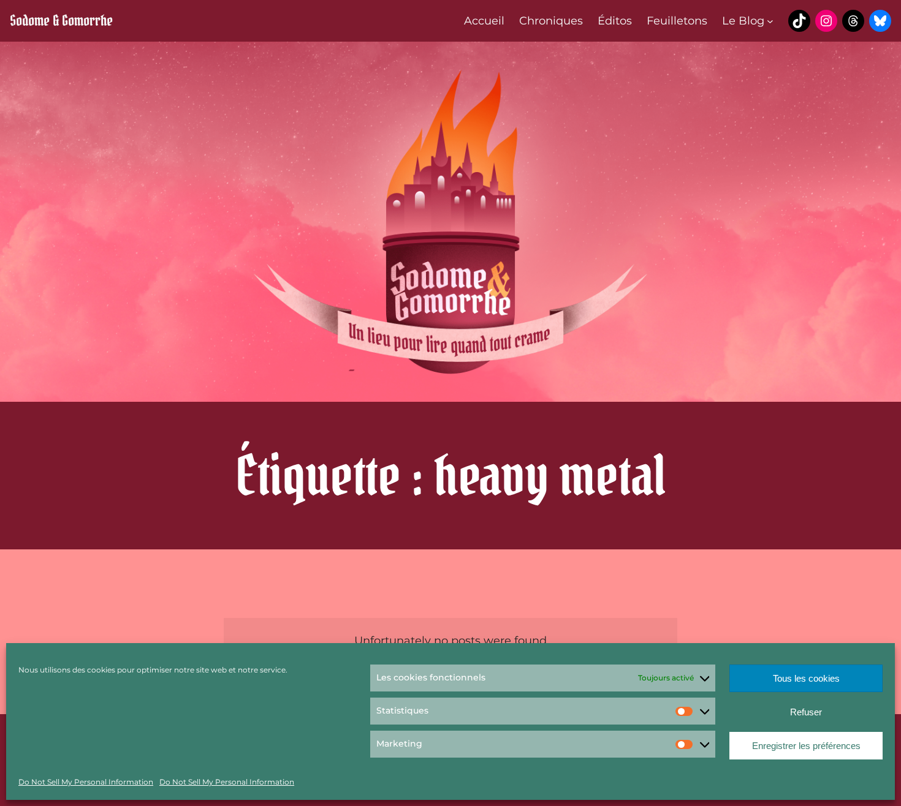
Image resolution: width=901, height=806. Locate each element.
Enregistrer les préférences (806, 745)
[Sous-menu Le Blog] (770, 21)
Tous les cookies (806, 678)
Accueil (484, 21)
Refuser (806, 712)
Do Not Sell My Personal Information (85, 781)
